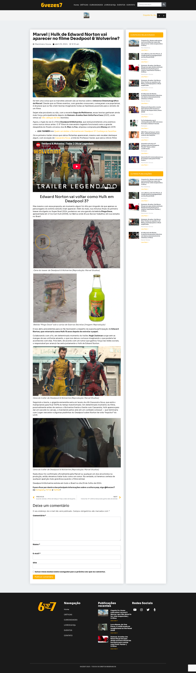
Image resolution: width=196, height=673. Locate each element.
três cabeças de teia (51, 118)
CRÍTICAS (84, 5)
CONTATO (130, 5)
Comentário (39, 516)
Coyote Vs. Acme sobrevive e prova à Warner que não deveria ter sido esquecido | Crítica (152, 43)
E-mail (36, 553)
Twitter (57, 490)
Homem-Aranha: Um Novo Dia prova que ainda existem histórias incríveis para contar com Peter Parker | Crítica (151, 69)
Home (76, 5)
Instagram (40, 490)
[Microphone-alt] (154, 609)
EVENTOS (121, 5)
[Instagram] (141, 609)
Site (35, 563)
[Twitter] (148, 609)
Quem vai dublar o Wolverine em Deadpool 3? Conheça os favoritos (85, 131)
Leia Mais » (144, 50)
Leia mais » (114, 620)
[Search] (164, 4)
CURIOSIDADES (96, 5)
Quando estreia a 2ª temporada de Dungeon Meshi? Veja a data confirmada (150, 146)
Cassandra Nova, (62, 138)
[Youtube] (135, 609)
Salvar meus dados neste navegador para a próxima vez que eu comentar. (70, 572)
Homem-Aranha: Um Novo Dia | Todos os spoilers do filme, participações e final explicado (151, 82)
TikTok (48, 490)
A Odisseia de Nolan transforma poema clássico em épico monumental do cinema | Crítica (151, 96)
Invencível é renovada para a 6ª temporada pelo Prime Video (152, 158)
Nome (36, 544)
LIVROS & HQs (110, 5)
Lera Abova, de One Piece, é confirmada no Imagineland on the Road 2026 (151, 55)
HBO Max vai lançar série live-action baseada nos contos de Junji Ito (150, 133)
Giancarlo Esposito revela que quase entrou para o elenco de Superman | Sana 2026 (151, 109)
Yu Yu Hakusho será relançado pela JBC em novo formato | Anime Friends (152, 121)
